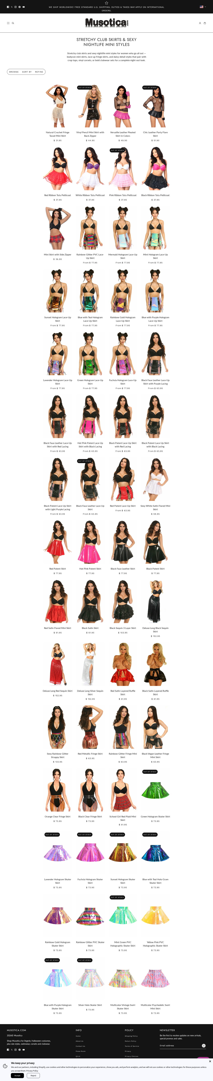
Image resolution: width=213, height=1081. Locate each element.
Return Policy (130, 1041)
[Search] (13, 23)
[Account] (200, 23)
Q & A (78, 1056)
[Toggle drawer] (8, 23)
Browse (14, 72)
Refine (39, 72)
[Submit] (204, 1046)
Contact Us (80, 1046)
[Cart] (205, 23)
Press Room (81, 1051)
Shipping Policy (131, 1036)
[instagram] (15, 7)
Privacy (128, 1051)
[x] (12, 7)
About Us (79, 1041)
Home (78, 1036)
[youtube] (23, 7)
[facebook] (8, 7)
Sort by (27, 72)
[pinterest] (19, 7)
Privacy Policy (32, 1070)
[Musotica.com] (106, 23)
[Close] (210, 1061)
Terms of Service (132, 1046)
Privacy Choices (131, 1056)
